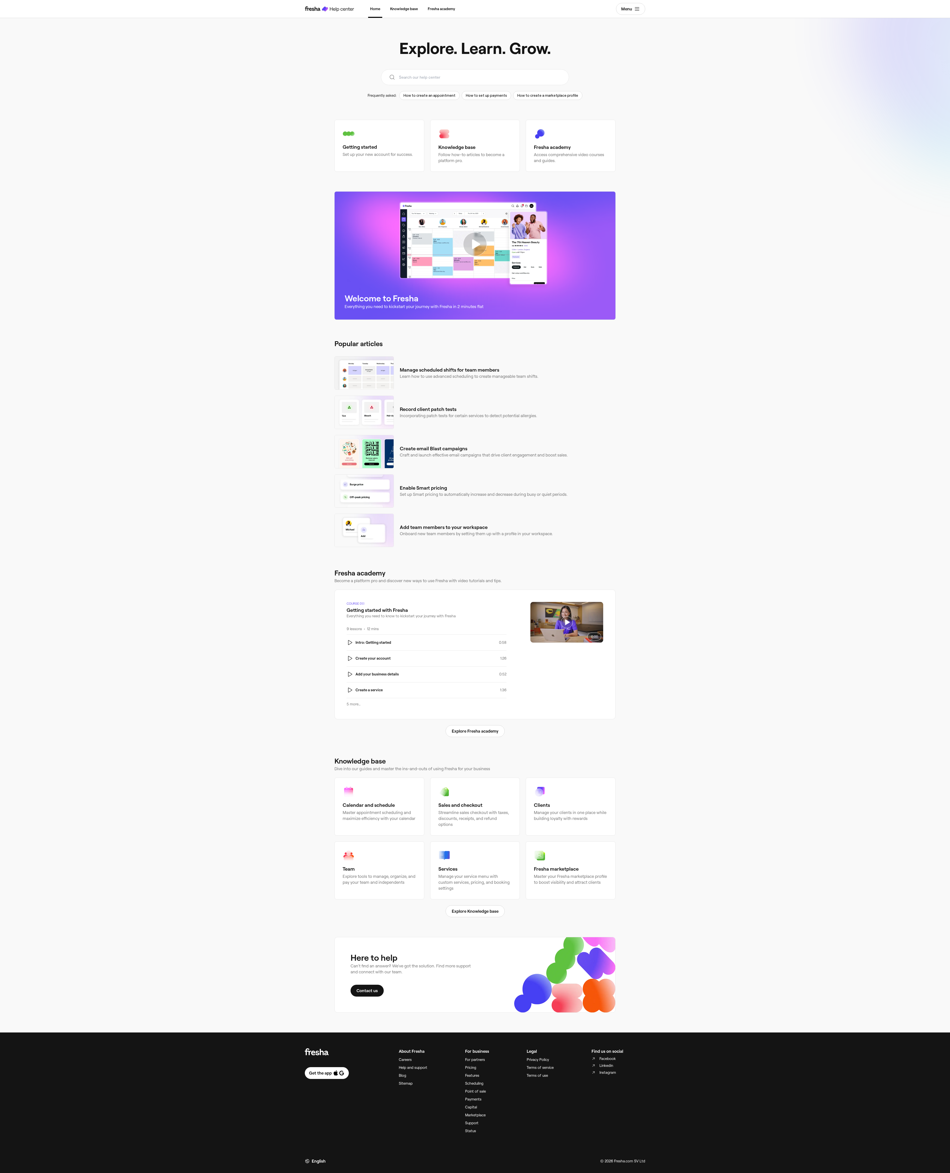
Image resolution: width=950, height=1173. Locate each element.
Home (375, 9)
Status (470, 1131)
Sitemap (406, 1083)
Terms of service (540, 1068)
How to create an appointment (429, 95)
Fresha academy (441, 9)
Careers (405, 1060)
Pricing (470, 1068)
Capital (471, 1107)
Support (471, 1123)
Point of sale (475, 1091)
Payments (473, 1099)
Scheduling (474, 1083)
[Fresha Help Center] (329, 9)
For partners (475, 1060)
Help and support (413, 1068)
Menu (626, 9)
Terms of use (537, 1075)
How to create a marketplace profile (547, 95)
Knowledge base (404, 9)
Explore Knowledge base (475, 911)
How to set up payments (486, 95)
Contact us (367, 990)
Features (472, 1075)
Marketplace (475, 1115)
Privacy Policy (538, 1060)
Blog (402, 1075)
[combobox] (475, 77)
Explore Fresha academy (475, 731)
